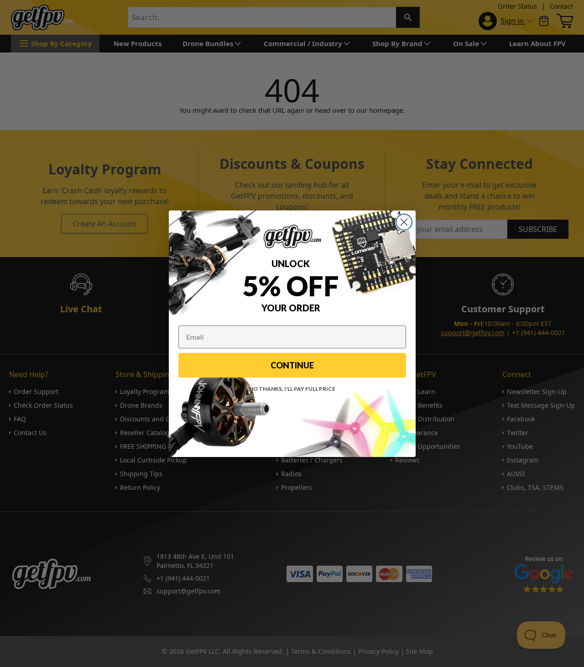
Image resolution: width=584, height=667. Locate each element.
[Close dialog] (404, 222)
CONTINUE (292, 365)
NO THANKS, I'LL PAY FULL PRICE (292, 388)
